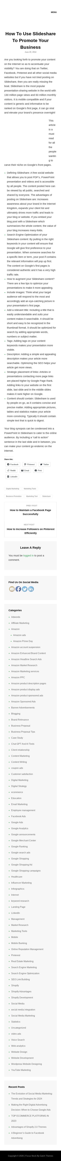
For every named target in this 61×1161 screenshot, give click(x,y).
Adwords (15, 617)
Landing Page (18, 907)
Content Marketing (20, 756)
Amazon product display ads (25, 689)
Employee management (23, 810)
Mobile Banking (19, 943)
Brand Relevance (20, 720)
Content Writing (19, 762)
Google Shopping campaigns (26, 871)
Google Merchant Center (23, 840)
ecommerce (17, 792)
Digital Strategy (19, 786)
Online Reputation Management (27, 949)
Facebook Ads (18, 816)
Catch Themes (46, 1156)
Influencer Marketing (21, 883)
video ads (16, 1034)
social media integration (23, 1009)
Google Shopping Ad (21, 864)
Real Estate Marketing (22, 961)
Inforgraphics (17, 889)
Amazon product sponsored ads (27, 695)
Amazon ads (19, 635)
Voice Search (18, 1040)
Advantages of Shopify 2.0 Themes (28, 1127)
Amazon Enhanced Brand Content (28, 653)
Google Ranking (19, 846)
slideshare (46, 496)
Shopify (15, 985)
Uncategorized (18, 1028)
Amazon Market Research (24, 665)
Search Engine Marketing (24, 967)
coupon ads (17, 768)
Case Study (17, 738)
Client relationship (20, 750)
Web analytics (18, 1046)
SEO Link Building (20, 979)
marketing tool (32, 496)
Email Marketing (19, 804)
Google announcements (23, 834)
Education (16, 798)
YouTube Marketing (21, 1070)
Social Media (17, 1003)
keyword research (20, 901)
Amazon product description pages (28, 683)
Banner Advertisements (23, 707)
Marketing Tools (30, 489)
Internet (15, 895)
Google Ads (17, 822)
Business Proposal (20, 726)
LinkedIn (15, 913)
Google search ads (20, 852)
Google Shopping (20, 858)
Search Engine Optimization (25, 973)
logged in (28, 555)
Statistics (15, 1022)
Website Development (22, 1058)
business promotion (14, 496)
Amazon (15, 629)
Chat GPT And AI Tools (22, 744)
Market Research (19, 925)
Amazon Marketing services (25, 671)
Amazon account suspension (25, 647)
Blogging (15, 713)
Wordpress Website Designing (26, 1064)
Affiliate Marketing (20, 623)
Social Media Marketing (23, 1015)
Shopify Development (22, 997)
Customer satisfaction (22, 774)
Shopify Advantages (21, 991)
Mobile (14, 937)
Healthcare (16, 877)
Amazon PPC (18, 677)
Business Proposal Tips (23, 732)
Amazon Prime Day (23, 641)
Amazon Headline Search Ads (26, 659)
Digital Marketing (12, 489)
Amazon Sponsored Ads (23, 701)
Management (17, 919)
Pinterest (15, 955)
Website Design (19, 1052)
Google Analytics (19, 828)
